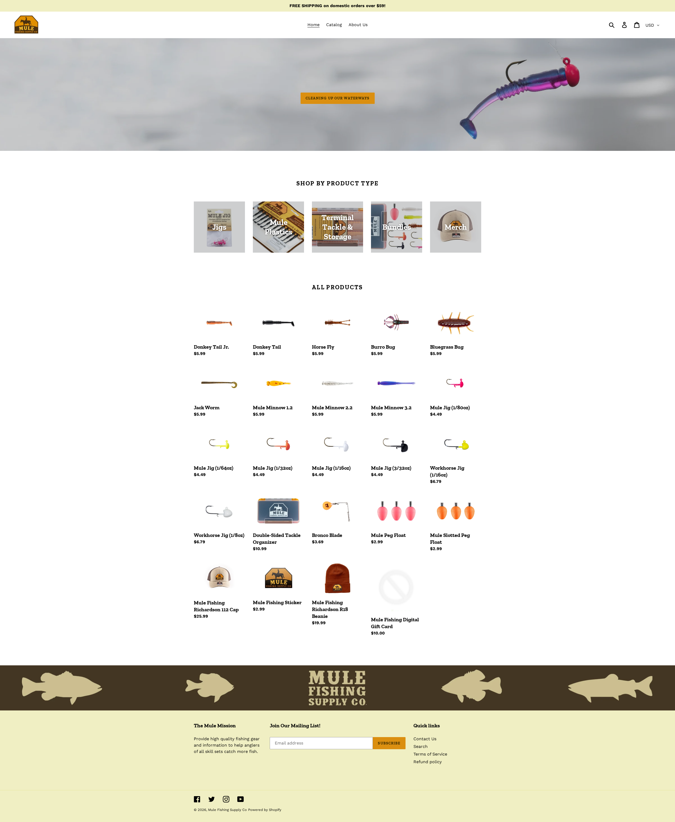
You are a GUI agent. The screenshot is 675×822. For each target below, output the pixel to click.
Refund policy (427, 761)
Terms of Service (430, 754)
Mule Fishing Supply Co (227, 810)
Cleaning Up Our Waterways (338, 98)
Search (420, 746)
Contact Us (424, 738)
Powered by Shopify (264, 810)
